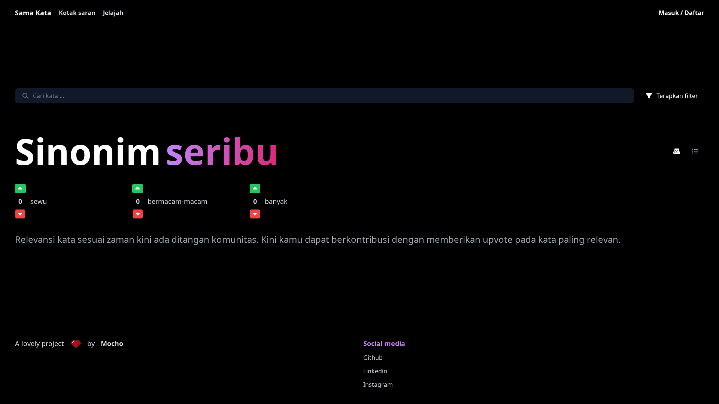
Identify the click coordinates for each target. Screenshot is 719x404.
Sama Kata (33, 12)
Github (373, 358)
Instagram (378, 384)
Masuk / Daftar (681, 13)
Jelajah (113, 13)
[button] (75, 343)
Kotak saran (77, 13)
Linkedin (375, 371)
